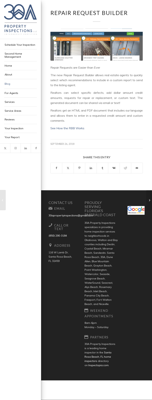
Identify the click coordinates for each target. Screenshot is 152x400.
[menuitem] (20, 44)
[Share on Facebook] (56, 168)
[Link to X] (5, 148)
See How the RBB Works (67, 128)
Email (59, 208)
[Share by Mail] (137, 168)
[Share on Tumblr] (102, 168)
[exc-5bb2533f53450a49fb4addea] (96, 44)
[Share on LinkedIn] (91, 168)
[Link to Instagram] (15, 148)
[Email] (50, 208)
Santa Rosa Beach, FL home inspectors (98, 357)
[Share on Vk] (114, 168)
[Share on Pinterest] (79, 168)
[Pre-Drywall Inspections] (3, 200)
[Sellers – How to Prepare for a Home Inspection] (149, 200)
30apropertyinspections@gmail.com (71, 215)
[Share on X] (68, 168)
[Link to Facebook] (36, 148)
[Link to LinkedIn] (26, 148)
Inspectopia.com (98, 365)
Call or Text (61, 227)
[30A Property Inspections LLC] (20, 19)
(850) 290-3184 (58, 235)
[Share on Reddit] (125, 168)
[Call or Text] (50, 225)
